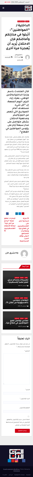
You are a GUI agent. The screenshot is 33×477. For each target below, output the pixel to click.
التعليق (27, 351)
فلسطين (17, 277)
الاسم (27, 390)
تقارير (26, 277)
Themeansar (16, 471)
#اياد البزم (20, 60)
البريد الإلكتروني (25, 399)
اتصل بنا (5, 475)
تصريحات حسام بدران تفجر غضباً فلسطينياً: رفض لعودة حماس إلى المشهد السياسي (17, 283)
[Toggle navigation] (3, 8)
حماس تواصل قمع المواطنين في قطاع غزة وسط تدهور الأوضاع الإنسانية (17, 324)
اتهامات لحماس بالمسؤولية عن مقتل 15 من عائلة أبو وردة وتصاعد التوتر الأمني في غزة (16, 304)
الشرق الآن (18, 55)
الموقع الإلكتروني (25, 408)
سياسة (27, 21)
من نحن (11, 475)
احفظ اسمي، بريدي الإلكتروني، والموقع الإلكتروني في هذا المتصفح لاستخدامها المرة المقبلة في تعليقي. (18, 422)
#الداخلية (7, 57)
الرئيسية (28, 475)
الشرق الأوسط (21, 21)
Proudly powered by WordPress (11, 469)
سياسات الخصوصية (19, 475)
